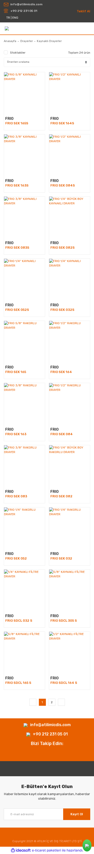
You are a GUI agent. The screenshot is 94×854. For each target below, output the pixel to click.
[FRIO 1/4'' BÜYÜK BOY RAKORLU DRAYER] (69, 465)
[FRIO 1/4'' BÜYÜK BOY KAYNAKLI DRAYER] (69, 217)
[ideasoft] (21, 850)
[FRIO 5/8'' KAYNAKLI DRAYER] (24, 92)
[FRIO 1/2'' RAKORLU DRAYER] (69, 341)
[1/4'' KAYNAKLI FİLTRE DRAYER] (24, 590)
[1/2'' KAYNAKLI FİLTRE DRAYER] (69, 652)
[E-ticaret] (46, 850)
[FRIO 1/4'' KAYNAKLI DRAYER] (24, 279)
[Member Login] (88, 28)
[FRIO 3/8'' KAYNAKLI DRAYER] (24, 154)
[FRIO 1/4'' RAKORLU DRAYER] (24, 527)
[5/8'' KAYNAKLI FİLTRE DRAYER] (69, 590)
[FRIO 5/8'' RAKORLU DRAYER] (24, 341)
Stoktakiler (18, 52)
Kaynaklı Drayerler (49, 41)
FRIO (9, 119)
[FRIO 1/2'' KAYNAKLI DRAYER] (69, 92)
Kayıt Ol (76, 814)
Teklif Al (83, 11)
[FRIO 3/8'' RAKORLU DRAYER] (24, 403)
